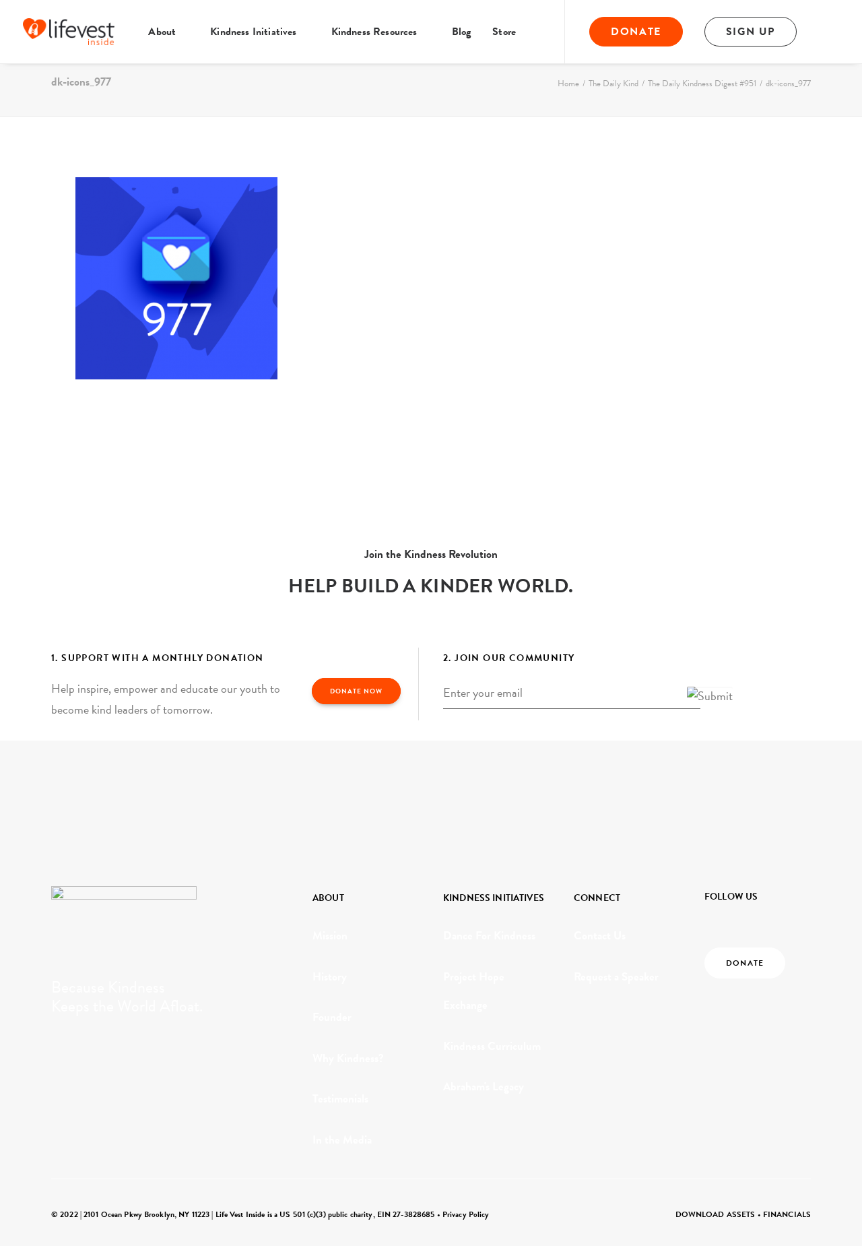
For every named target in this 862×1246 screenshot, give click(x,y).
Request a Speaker (616, 976)
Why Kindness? (348, 1058)
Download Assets (715, 1214)
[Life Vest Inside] (68, 31)
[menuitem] (168, 31)
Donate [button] (745, 963)
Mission (329, 935)
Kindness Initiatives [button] (253, 32)
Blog (461, 32)
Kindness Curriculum (492, 1046)
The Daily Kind (613, 83)
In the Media (342, 1139)
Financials (787, 1214)
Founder (332, 1017)
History (329, 976)
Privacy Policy (466, 1214)
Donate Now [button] (356, 691)
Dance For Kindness (489, 935)
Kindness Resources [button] (374, 32)
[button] (835, 31)
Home (568, 83)
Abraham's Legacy (483, 1086)
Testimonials (340, 1098)
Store (504, 32)
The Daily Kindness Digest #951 (702, 83)
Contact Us (600, 935)
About (162, 32)
